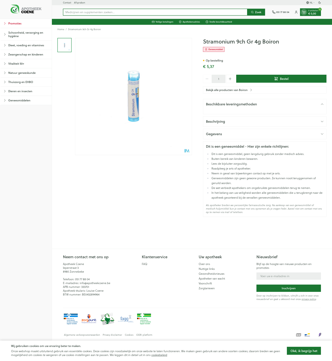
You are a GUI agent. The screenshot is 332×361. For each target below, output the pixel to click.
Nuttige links (207, 269)
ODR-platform (144, 335)
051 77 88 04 (82, 279)
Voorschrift (205, 283)
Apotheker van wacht (212, 278)
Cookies (129, 335)
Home (60, 29)
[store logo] (26, 9)
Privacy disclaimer (112, 335)
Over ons (204, 264)
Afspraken (79, 2)
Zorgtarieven (207, 288)
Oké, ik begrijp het (303, 351)
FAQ (144, 264)
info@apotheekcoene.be (95, 283)
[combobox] (155, 12)
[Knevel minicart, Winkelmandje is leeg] (304, 12)
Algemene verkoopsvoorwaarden (82, 335)
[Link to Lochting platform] (320, 335)
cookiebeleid (159, 355)
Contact (67, 2)
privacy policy (309, 299)
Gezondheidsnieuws (211, 274)
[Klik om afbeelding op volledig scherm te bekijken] (133, 96)
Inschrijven (289, 288)
